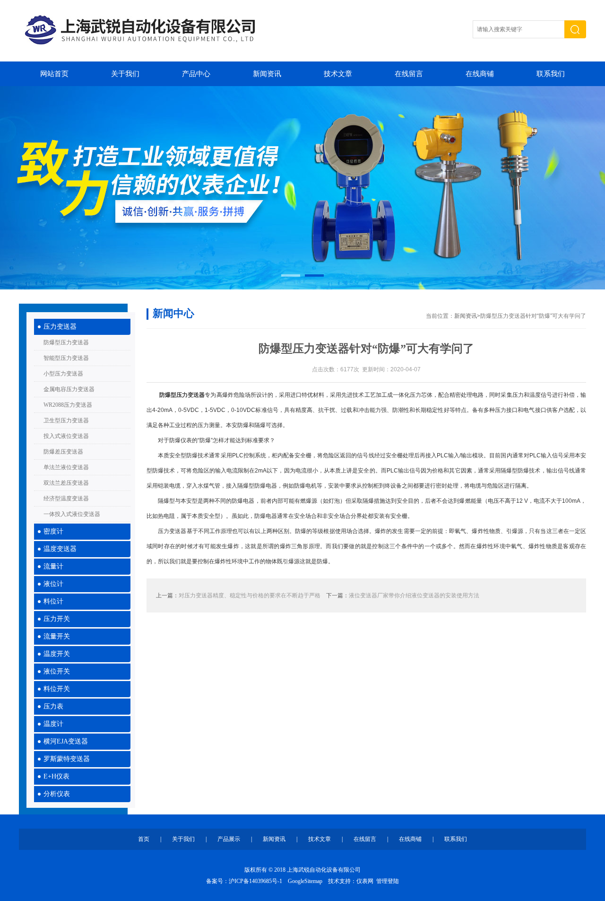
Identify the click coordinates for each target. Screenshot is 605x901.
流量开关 (56, 636)
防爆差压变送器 (63, 451)
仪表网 (364, 881)
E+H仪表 (56, 776)
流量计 (53, 566)
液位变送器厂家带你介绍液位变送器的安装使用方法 (414, 595)
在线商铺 (480, 74)
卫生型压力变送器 (66, 420)
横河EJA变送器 (65, 741)
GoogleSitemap (305, 881)
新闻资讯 (267, 74)
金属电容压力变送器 (69, 389)
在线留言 (409, 74)
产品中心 (196, 74)
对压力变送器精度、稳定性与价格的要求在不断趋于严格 (249, 595)
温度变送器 (60, 548)
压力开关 (56, 618)
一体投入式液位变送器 (71, 514)
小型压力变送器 (63, 373)
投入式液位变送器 (66, 436)
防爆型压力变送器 (66, 342)
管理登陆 (387, 881)
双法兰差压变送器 (66, 483)
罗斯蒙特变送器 (66, 758)
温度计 (53, 723)
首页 (143, 839)
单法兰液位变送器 (66, 467)
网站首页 (54, 74)
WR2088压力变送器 (67, 405)
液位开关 (56, 671)
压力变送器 (60, 326)
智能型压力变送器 (66, 358)
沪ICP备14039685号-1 (255, 881)
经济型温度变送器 (66, 498)
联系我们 (550, 74)
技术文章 (338, 74)
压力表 (53, 706)
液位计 (53, 583)
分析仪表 (56, 793)
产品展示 (228, 839)
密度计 (53, 531)
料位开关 (56, 688)
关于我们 (125, 74)
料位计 (53, 601)
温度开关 (56, 653)
